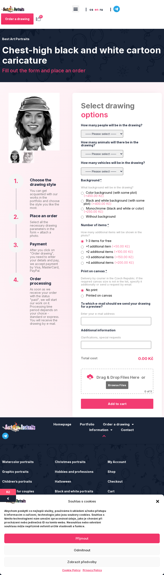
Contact (127, 430)
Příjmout (82, 538)
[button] (157, 501)
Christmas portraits (70, 462)
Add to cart (117, 404)
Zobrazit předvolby (82, 562)
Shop (112, 471)
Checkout (115, 481)
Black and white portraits (74, 491)
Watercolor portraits (18, 462)
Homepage (62, 424)
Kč (11, 491)
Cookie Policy (71, 570)
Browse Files (117, 385)
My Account (117, 462)
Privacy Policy (92, 570)
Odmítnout (82, 550)
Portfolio (87, 424)
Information (98, 430)
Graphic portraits (15, 471)
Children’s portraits (17, 481)
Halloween (63, 481)
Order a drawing (116, 424)
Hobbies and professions (74, 471)
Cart (111, 491)
